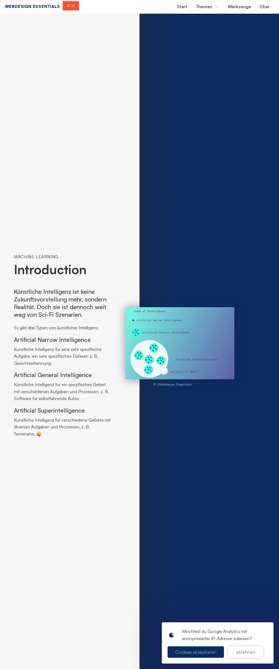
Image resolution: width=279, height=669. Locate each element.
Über (265, 6)
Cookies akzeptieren (196, 652)
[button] (207, 6)
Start (182, 6)
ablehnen (245, 652)
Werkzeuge (239, 6)
